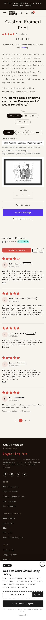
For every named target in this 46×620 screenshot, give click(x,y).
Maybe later (23, 615)
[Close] (42, 564)
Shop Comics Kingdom (23, 604)
